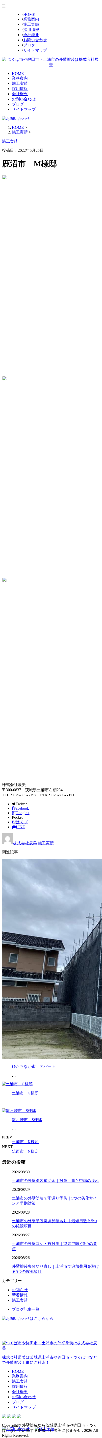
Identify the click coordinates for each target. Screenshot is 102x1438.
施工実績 (31, 24)
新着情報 (20, 1295)
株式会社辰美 (25, 843)
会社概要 (31, 35)
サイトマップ (35, 50)
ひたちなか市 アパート (33, 1066)
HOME (29, 14)
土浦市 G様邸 (25, 1093)
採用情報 (31, 29)
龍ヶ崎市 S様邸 (27, 1120)
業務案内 (31, 19)
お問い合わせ (35, 40)
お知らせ (20, 1290)
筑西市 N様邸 (25, 1151)
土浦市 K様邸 (25, 1142)
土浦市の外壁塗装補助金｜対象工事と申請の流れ (55, 1180)
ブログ (29, 45)
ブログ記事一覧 (26, 1309)
